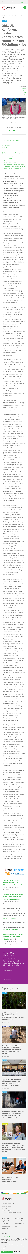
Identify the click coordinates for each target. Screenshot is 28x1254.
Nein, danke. (17, 1251)
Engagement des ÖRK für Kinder (12, 168)
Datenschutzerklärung (7, 970)
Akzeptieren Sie (7, 1251)
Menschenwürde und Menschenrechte (14, 164)
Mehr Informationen (5, 1248)
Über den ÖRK (5, 1218)
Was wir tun (5, 1228)
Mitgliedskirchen (6, 1221)
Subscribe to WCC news (12, 140)
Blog (16, 1226)
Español (24, 92)
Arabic (24, 94)
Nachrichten (7, 14)
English (24, 88)
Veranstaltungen (6, 1226)
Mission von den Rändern (10, 160)
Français (24, 90)
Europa (5, 147)
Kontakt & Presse (19, 1223)
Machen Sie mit (19, 1218)
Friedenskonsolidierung (10, 162)
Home (2, 13)
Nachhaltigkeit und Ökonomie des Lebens (14, 166)
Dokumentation (19, 1221)
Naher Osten (7, 145)
